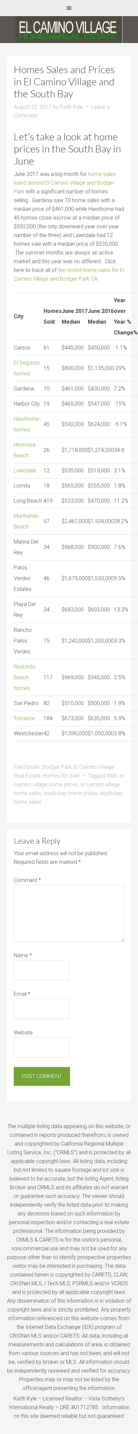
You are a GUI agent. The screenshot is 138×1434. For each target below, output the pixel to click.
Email (22, 994)
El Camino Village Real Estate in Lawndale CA (69, 29)
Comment (27, 880)
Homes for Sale (61, 776)
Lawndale (25, 470)
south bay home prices (70, 793)
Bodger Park (57, 767)
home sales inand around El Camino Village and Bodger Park (65, 183)
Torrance (24, 718)
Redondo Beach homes (25, 677)
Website (23, 1032)
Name (23, 955)
